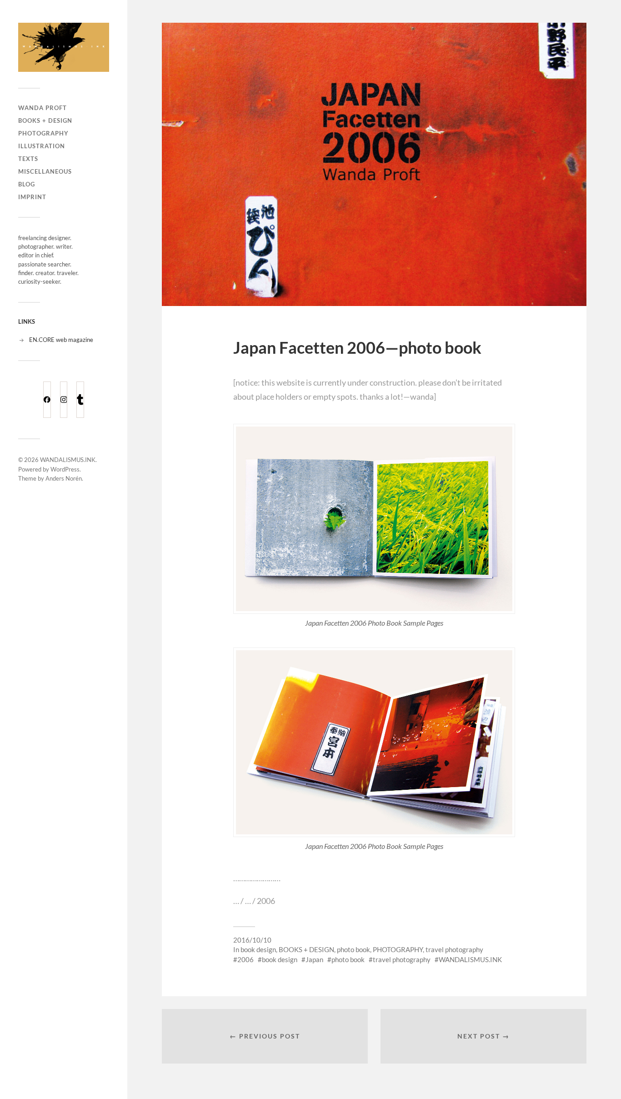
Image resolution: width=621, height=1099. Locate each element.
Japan (314, 959)
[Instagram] (64, 399)
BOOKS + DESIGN (45, 120)
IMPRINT (32, 197)
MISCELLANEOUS (45, 171)
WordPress (65, 469)
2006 (245, 959)
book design (258, 949)
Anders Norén (63, 478)
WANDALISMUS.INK (67, 459)
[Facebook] (47, 399)
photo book (353, 949)
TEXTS (28, 158)
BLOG (26, 184)
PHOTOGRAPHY (43, 133)
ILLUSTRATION (41, 146)
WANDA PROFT (42, 107)
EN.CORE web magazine (61, 339)
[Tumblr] (80, 399)
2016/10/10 (252, 940)
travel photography (454, 949)
